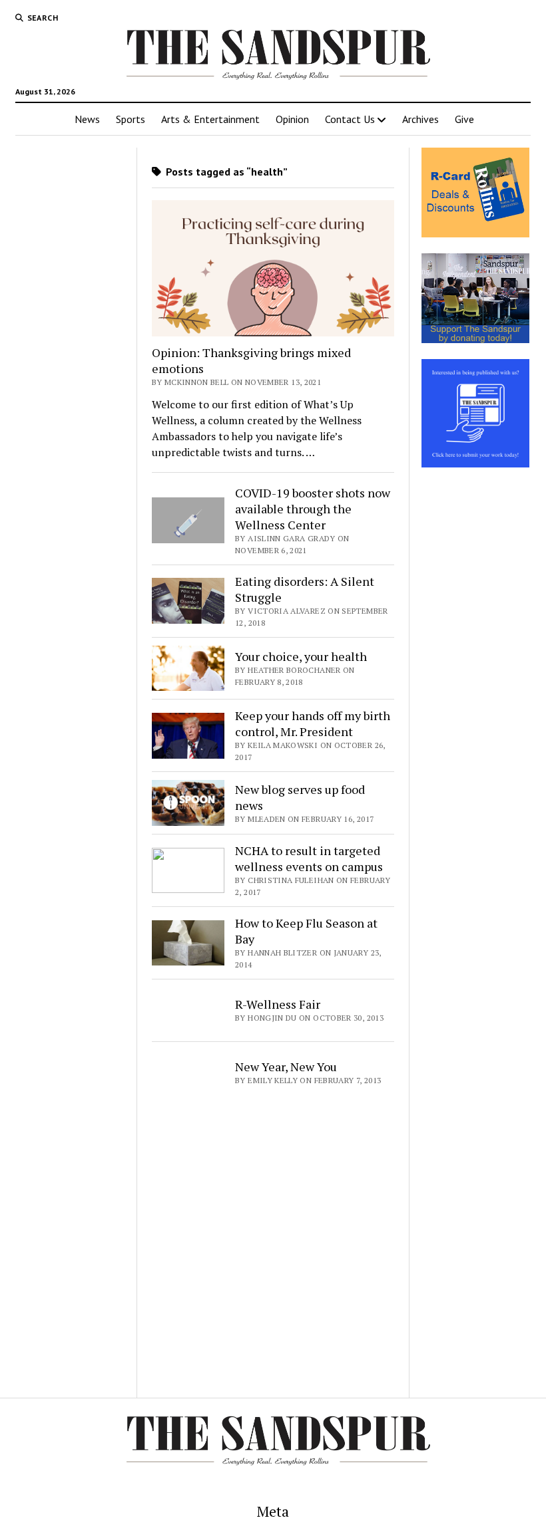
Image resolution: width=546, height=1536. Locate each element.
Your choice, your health (301, 656)
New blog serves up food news (300, 797)
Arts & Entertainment (210, 119)
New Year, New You (286, 1067)
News (87, 119)
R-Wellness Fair (277, 1004)
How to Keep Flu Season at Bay (306, 931)
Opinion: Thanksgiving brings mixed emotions (251, 360)
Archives (420, 119)
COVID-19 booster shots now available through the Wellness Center (312, 509)
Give (464, 119)
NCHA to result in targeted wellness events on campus (309, 858)
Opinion (292, 119)
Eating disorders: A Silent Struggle (304, 589)
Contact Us (350, 119)
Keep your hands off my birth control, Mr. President (312, 723)
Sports (130, 119)
